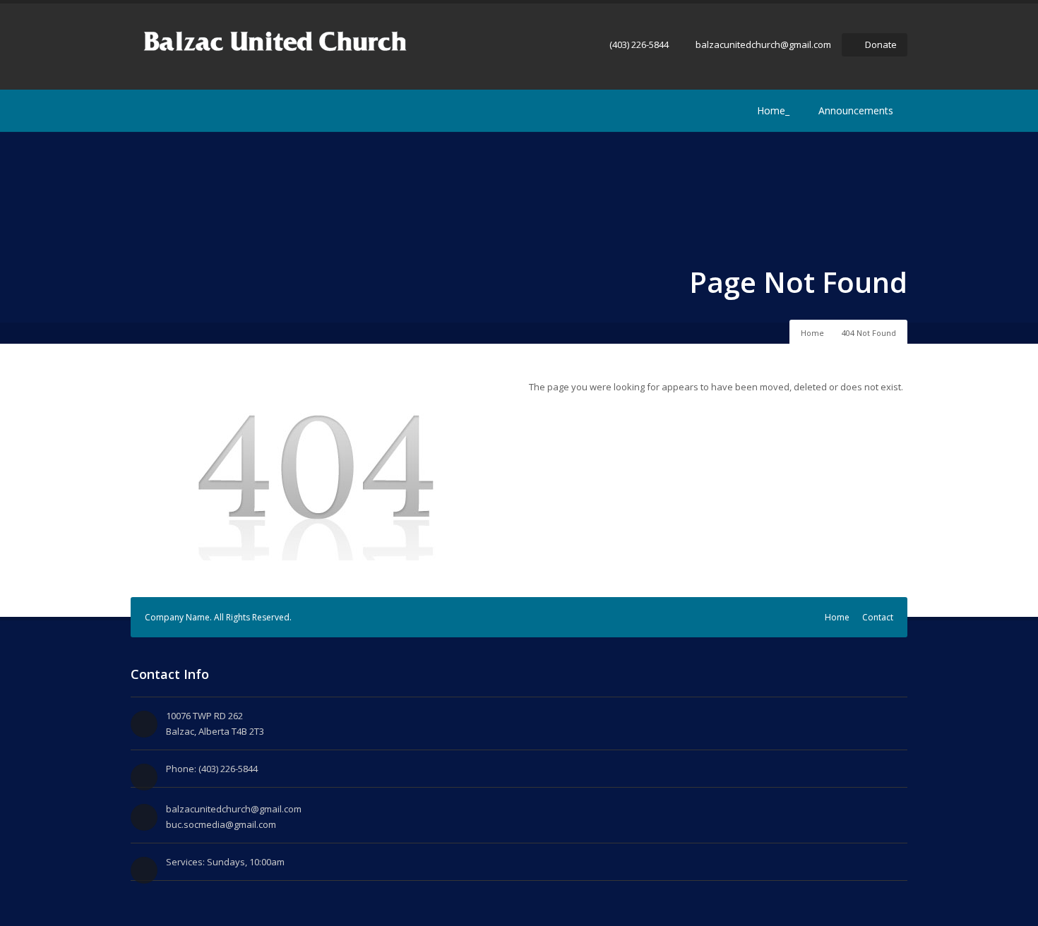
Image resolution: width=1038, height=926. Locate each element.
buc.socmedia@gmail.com (221, 824)
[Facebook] (139, 110)
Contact (877, 617)
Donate (881, 44)
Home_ (773, 110)
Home (812, 332)
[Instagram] (160, 110)
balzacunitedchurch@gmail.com (763, 44)
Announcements (855, 110)
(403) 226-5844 (639, 44)
